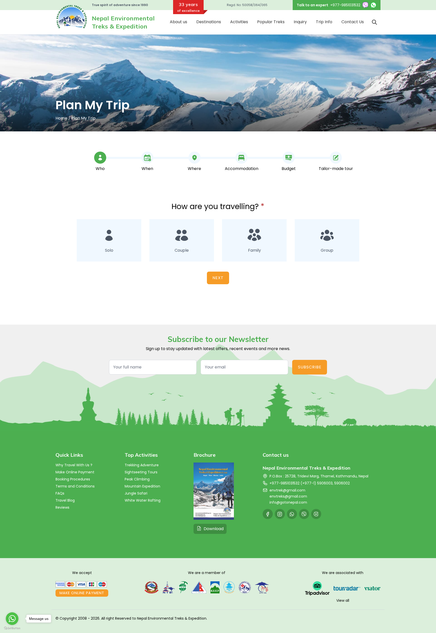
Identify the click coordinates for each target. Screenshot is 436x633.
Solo (109, 250)
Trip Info (324, 22)
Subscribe (309, 367)
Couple (182, 250)
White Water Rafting (142, 500)
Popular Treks (271, 22)
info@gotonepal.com (288, 502)
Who (100, 168)
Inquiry (300, 22)
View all (342, 600)
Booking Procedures (73, 479)
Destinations (208, 22)
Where (194, 168)
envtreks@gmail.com (288, 496)
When (147, 168)
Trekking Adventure (142, 465)
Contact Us (352, 22)
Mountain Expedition (142, 486)
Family (254, 250)
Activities (239, 22)
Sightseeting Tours (141, 472)
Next (218, 278)
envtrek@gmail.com (287, 490)
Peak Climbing (137, 479)
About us (178, 22)
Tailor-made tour (336, 168)
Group (327, 250)
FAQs (60, 493)
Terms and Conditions (75, 486)
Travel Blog (65, 500)
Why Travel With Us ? (74, 465)
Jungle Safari (136, 493)
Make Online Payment (75, 472)
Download (214, 529)
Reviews (62, 507)
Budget (289, 168)
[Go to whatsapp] (12, 618)
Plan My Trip (83, 118)
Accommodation (241, 168)
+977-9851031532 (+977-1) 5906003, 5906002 (309, 483)
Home (61, 118)
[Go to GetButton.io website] (12, 628)
